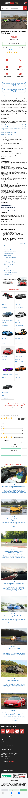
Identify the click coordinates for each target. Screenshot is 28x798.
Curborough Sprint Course (10, 251)
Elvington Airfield (7, 255)
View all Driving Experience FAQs (8, 132)
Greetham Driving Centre (10, 257)
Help (2, 766)
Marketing (15, 795)
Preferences (23, 793)
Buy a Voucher (14, 43)
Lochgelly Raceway (8, 261)
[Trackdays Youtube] (17, 733)
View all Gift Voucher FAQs (7, 134)
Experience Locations (7, 739)
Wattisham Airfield (8, 274)
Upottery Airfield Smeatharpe (10, 272)
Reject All (5, 790)
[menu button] (2, 3)
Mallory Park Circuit (8, 264)
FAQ (2, 764)
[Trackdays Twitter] (8, 733)
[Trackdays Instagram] (12, 733)
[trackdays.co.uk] (11, 4)
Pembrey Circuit (7, 266)
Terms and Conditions (7, 745)
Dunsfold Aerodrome (8, 253)
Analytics (15, 793)
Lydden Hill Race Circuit (9, 262)
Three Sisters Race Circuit (10, 270)
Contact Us (11, 761)
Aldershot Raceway (8, 245)
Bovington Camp (8, 247)
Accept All (23, 790)
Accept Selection (14, 790)
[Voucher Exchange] (14, 281)
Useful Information (6, 742)
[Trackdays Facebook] (3, 733)
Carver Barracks (7, 249)
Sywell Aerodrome (8, 268)
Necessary (6, 793)
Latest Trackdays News (7, 736)
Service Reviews (22, 776)
